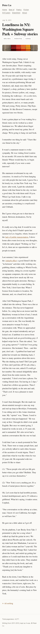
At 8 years (6, 13)
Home (4, 10)
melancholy (18, 38)
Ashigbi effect (11, 260)
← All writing (7, 603)
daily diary (7, 38)
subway (28, 38)
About (24, 13)
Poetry (19, 10)
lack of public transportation (16, 237)
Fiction (26, 10)
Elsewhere (16, 13)
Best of (11, 10)
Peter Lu (6, 5)
